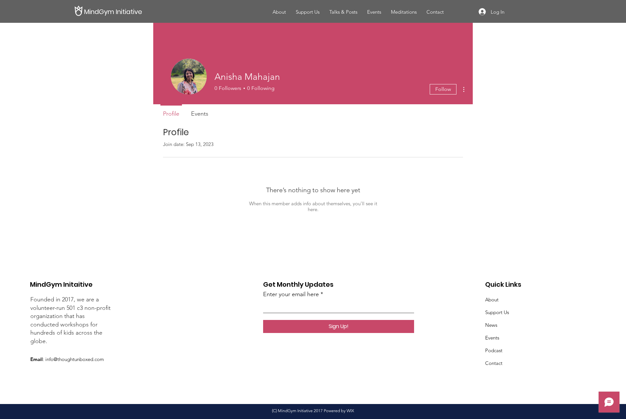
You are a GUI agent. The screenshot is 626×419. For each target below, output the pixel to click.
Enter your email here (291, 294)
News (491, 325)
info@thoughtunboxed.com (74, 359)
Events (492, 338)
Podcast (493, 350)
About (492, 299)
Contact (493, 363)
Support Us (497, 312)
